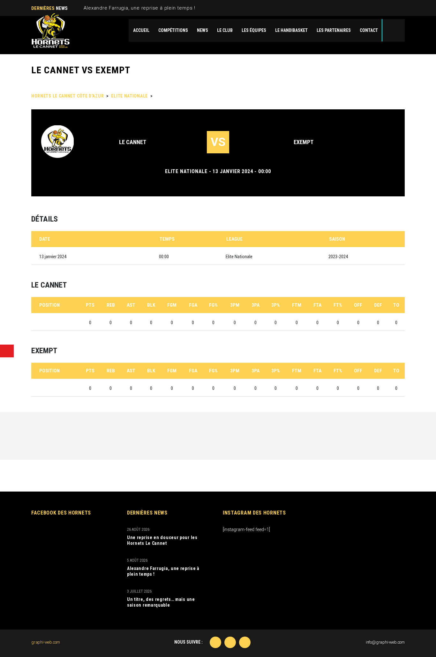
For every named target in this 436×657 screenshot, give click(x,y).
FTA (317, 305)
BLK (151, 305)
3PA (255, 305)
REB (111, 305)
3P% (275, 305)
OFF (358, 305)
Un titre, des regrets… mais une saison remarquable (161, 602)
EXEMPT (303, 142)
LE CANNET (132, 142)
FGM (172, 305)
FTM (296, 305)
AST (131, 305)
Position (49, 305)
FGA (193, 305)
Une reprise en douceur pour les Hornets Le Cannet (162, 540)
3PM (234, 305)
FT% (338, 305)
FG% (213, 305)
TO (396, 305)
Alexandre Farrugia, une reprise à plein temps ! (139, 8)
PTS (90, 305)
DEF (378, 305)
